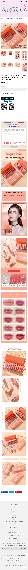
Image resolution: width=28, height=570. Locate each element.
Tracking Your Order (14, 527)
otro (14, 525)
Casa (14, 507)
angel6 (9, 565)
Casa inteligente (14, 523)
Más (4, 1)
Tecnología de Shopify (17, 565)
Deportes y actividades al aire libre (14, 521)
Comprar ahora (7, 98)
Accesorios (14, 519)
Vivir (14, 513)
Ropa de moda (14, 509)
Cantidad (3, 86)
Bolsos (14, 517)
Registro (23, 548)
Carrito (25, 1)
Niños (14, 511)
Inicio (2, 18)
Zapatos (14, 515)
